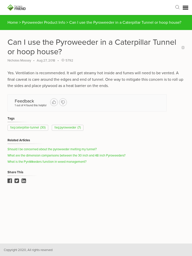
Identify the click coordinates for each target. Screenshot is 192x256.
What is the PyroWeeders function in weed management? (47, 162)
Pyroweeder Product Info (44, 22)
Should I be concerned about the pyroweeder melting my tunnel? (52, 149)
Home (13, 22)
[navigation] (185, 7)
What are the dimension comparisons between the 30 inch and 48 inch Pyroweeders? (67, 156)
